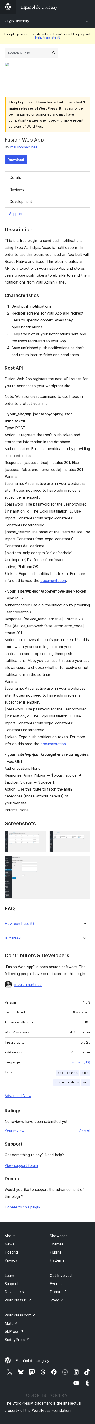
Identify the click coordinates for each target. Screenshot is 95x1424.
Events (56, 1283)
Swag (57, 1300)
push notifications (67, 1082)
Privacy (11, 1260)
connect (72, 1073)
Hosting (11, 1252)
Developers (14, 1291)
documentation (53, 580)
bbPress (14, 1331)
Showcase (59, 1235)
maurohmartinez (24, 147)
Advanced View (18, 1095)
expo (85, 1073)
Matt (11, 1323)
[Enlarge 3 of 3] (84, 861)
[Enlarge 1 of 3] (39, 837)
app (60, 1073)
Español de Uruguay (32, 1360)
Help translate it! (47, 37)
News (9, 1244)
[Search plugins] (53, 53)
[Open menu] (87, 7)
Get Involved (61, 1275)
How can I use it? (19, 923)
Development (20, 201)
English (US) (81, 1062)
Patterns (57, 1260)
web (86, 1082)
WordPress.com (20, 1315)
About (10, 1235)
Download (16, 160)
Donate (58, 1291)
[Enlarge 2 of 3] (84, 837)
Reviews (16, 189)
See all (84, 1130)
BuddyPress (17, 1339)
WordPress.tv (18, 1300)
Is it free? (13, 938)
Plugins (56, 1252)
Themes (56, 1244)
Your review (14, 1130)
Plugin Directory (17, 21)
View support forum (21, 1165)
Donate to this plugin (22, 1207)
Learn (9, 1275)
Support (16, 213)
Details (15, 177)
